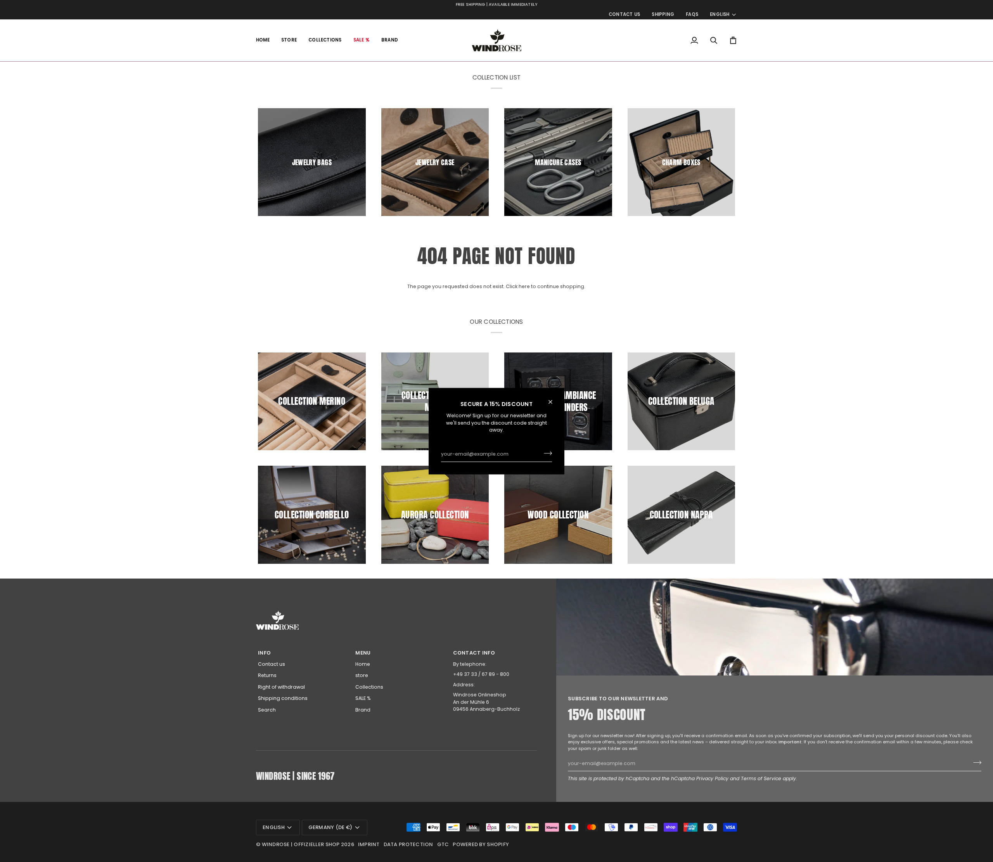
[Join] (545, 453)
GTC (443, 844)
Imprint (369, 844)
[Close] (553, 402)
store (361, 675)
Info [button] (264, 652)
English (720, 14)
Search (267, 710)
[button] (289, 40)
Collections (369, 687)
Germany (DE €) (330, 827)
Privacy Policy (712, 778)
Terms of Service (761, 778)
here (524, 286)
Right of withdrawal (281, 687)
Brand (362, 710)
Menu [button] (362, 652)
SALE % (363, 698)
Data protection (408, 844)
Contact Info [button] (474, 652)
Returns (267, 675)
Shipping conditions (283, 698)
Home (362, 664)
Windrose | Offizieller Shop (301, 844)
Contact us (271, 664)
